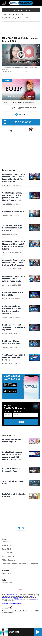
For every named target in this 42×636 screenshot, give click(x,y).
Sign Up (21, 422)
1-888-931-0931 (21, 122)
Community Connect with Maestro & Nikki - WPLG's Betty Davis (13, 278)
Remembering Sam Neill (13, 211)
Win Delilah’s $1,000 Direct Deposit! (11, 440)
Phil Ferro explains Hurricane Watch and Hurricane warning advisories (11, 310)
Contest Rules (7, 549)
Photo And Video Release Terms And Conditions (20, 564)
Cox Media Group (13, 595)
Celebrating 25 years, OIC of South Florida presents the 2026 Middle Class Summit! (12, 456)
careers (33, 599)
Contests (25, 15)
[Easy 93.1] (21, 3)
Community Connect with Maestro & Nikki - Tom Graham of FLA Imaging (13, 262)
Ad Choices (18, 599)
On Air (18, 15)
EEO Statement (7, 553)
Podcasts (21, 18)
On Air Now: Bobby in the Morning (21, 96)
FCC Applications (8, 560)
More (28, 18)
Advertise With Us (8, 573)
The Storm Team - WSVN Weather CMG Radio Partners (13, 357)
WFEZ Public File (8, 556)
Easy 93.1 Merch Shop (9, 18)
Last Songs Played (8, 15)
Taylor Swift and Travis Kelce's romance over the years (13, 227)
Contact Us (6, 542)
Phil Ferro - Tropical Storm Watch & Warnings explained (13, 327)
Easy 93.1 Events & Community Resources (12, 469)
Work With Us (7, 545)
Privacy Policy (18, 597)
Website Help (7, 582)
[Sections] (4, 2)
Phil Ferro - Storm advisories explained (11, 342)
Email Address (17, 411)
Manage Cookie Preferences (12, 603)
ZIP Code (6, 411)
